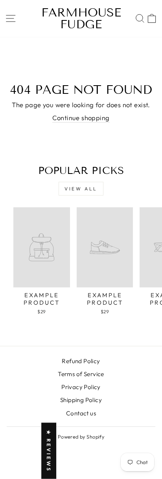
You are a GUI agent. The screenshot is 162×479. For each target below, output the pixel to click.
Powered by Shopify (81, 436)
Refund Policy (81, 361)
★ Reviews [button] (49, 451)
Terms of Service (81, 374)
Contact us (81, 413)
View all (81, 189)
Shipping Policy (81, 400)
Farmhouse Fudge (81, 18)
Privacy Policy (81, 387)
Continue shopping (80, 117)
